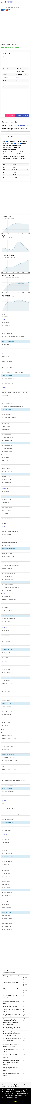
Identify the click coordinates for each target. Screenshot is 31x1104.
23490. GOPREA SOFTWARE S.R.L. (8, 383)
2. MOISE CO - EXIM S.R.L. (6, 873)
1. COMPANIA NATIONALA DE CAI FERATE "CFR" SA (11, 529)
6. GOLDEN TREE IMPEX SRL (7, 711)
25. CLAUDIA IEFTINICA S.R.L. (7, 445)
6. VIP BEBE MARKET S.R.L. (7, 471)
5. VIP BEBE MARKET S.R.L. (7, 675)
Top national (3, 319)
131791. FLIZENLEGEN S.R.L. (7, 545)
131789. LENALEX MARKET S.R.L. (7, 540)
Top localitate (3, 387)
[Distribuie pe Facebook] (2, 10)
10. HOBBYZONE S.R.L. (6, 516)
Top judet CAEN (4, 454)
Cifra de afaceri (11, 141)
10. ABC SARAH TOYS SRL (6, 482)
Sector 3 (18, 78)
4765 (9, 125)
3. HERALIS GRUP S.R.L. (6, 669)
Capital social (16, 147)
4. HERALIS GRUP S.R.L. (6, 465)
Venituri (17, 143)
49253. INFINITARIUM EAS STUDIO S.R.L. (9, 785)
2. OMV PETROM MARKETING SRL (8, 358)
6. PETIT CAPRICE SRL (6, 881)
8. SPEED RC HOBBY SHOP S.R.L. (7, 683)
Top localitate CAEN (4, 488)
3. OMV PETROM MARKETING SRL (8, 327)
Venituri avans (7, 145)
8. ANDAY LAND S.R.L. (6, 887)
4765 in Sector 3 (24, 125)
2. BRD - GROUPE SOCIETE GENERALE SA (9, 738)
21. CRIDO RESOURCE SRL (6, 434)
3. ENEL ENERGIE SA (5, 395)
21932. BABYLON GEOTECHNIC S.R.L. (8, 576)
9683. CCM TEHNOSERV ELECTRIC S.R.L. (9, 825)
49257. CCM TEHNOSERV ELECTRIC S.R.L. (9, 796)
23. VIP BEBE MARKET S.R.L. (7, 440)
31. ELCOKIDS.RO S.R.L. (6, 858)
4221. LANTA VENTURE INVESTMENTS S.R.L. (9, 417)
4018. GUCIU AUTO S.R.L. (6, 613)
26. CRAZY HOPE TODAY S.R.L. (7, 652)
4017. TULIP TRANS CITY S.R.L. (7, 610)
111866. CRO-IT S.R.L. (5, 349)
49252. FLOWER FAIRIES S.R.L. (7, 783)
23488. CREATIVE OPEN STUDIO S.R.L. (8, 378)
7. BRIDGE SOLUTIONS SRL (6, 884)
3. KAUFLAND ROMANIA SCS (7, 361)
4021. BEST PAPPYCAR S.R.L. (7, 621)
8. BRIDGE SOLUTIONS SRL (6, 476)
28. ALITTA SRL (4, 850)
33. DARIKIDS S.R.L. (5, 864)
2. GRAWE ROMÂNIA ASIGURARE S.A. (8, 805)
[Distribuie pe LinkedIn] (9, 10)
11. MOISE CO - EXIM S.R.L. (7, 485)
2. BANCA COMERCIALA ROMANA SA (8, 772)
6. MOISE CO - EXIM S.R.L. (6, 505)
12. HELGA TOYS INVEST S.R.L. (7, 898)
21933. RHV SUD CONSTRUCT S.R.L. (8, 579)
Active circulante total (9, 152)
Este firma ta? (10, 115)
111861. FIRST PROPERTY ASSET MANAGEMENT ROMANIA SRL (13, 336)
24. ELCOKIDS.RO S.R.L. (6, 646)
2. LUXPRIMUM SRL (5, 839)
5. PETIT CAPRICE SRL (6, 468)
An (4, 141)
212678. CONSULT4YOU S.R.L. (7, 763)
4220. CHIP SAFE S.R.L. (6, 414)
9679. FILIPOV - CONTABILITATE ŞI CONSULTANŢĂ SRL (11, 814)
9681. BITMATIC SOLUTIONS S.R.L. (8, 819)
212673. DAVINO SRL (5, 749)
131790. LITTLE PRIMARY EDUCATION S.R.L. (9, 542)
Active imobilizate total (10, 149)
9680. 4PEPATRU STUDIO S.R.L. (7, 816)
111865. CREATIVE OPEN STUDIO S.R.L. (8, 347)
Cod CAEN (15, 158)
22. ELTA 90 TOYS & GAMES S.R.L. (8, 437)
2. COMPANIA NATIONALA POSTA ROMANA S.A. (10, 531)
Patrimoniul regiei (19, 156)
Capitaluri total (7, 147)
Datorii (13, 154)
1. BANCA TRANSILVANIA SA (7, 735)
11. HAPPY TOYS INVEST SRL (7, 518)
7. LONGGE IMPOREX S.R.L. (7, 714)
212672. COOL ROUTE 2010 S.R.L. (7, 746)
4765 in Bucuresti (15, 125)
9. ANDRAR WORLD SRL (6, 686)
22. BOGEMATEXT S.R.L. (6, 641)
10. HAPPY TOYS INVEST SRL (7, 929)
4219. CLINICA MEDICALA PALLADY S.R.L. (9, 412)
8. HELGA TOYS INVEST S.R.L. (7, 510)
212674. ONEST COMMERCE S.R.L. (8, 752)
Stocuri (19, 152)
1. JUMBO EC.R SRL (5, 423)
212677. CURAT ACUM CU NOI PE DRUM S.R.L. (10, 760)
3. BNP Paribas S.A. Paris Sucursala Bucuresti (10, 774)
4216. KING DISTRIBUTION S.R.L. (7, 403)
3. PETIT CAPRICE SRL (6, 910)
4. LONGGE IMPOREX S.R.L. (7, 499)
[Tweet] (4, 10)
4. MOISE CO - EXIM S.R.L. (6, 706)
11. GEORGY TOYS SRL (6, 691)
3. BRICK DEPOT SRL (5, 429)
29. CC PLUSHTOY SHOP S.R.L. (7, 853)
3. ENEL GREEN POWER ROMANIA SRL (8, 808)
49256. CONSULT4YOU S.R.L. (7, 794)
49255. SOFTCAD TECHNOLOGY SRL (8, 791)
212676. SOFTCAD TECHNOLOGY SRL (8, 757)
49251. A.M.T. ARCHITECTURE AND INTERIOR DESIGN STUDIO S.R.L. (13, 780)
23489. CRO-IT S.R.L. (5, 381)
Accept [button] (15, 1101)
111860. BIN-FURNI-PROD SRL (7, 333)
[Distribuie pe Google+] (7, 10)
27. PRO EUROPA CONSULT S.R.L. (7, 655)
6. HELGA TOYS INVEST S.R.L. (7, 918)
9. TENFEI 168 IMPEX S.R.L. (7, 513)
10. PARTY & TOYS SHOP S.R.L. (7, 892)
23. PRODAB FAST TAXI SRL (7, 644)
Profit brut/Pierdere (21, 141)
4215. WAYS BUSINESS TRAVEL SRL (8, 401)
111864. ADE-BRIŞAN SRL (6, 344)
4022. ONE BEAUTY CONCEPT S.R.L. (8, 624)
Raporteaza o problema (22, 115)
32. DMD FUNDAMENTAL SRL (7, 861)
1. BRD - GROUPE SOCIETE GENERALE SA (9, 769)
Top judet (2, 353)
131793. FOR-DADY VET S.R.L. (7, 551)
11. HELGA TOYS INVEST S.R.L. (7, 725)
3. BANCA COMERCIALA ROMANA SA (8, 741)
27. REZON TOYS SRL (5, 847)
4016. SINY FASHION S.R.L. (6, 607)
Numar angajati (7, 158)
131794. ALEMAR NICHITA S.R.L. (7, 553)
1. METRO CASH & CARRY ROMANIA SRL (9, 390)
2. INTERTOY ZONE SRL (6, 426)
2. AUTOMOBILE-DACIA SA (6, 325)
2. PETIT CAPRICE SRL (6, 494)
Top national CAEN (4, 421)
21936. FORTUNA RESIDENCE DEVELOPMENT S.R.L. (11, 587)
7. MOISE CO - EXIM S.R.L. (6, 680)
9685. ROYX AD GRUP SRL (6, 830)
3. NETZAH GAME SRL (6, 463)
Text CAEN (22, 158)
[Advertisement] (15, 26)
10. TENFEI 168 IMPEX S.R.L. (7, 722)
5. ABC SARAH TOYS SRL (6, 502)
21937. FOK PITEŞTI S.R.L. (6, 590)
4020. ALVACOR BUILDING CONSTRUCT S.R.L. (10, 618)
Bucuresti (18, 81)
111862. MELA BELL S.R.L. (6, 338)
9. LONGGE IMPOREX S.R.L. (7, 479)
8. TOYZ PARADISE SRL (6, 717)
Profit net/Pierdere (8, 143)
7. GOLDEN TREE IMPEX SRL (7, 507)
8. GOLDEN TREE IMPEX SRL (7, 923)
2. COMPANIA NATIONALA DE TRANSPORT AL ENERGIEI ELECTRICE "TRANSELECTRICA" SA (16, 392)
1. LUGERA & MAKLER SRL (6, 596)
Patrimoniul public (8, 156)
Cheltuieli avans (17, 145)
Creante (24, 152)
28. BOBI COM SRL (5, 657)
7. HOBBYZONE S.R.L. (6, 920)
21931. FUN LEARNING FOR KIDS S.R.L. (8, 573)
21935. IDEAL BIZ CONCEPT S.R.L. (8, 584)
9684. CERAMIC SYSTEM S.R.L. (7, 827)
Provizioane (20, 154)
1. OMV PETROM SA (5, 322)
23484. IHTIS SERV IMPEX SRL (7, 367)
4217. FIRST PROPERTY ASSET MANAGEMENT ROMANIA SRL (12, 406)
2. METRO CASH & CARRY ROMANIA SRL (9, 599)
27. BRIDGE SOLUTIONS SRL (7, 451)
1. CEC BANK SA (5, 803)
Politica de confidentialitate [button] (9, 1097)
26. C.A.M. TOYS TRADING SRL (7, 448)
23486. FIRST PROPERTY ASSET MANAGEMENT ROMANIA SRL (12, 372)
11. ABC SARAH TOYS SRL (6, 895)
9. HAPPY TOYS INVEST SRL (6, 719)
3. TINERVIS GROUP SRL (6, 602)
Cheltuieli (23, 143)
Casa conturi (7, 154)
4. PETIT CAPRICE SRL (6, 672)
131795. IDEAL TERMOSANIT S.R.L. (8, 556)
